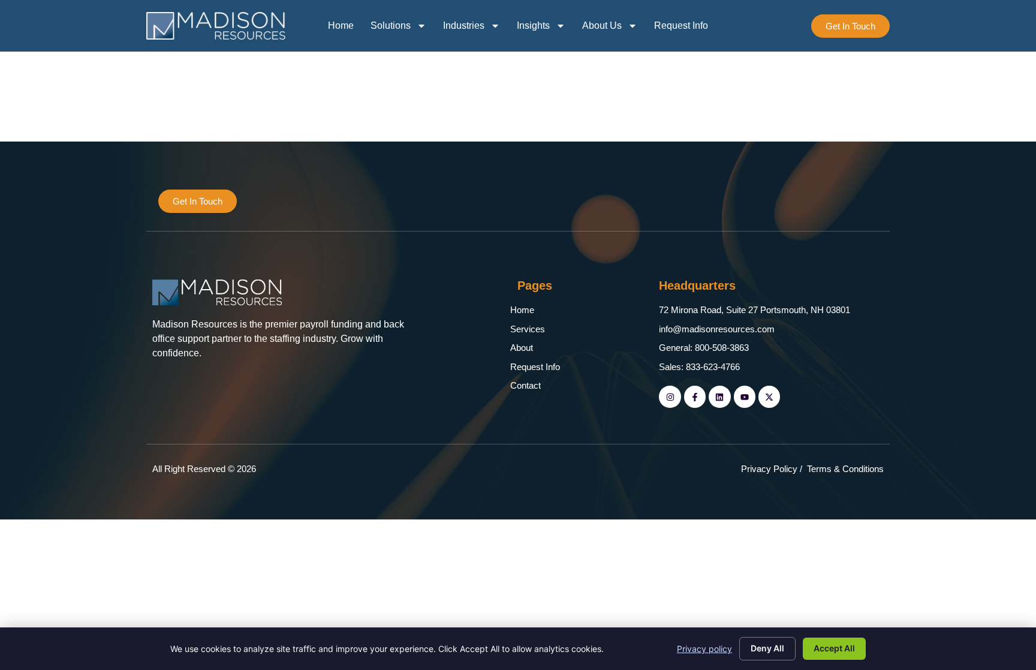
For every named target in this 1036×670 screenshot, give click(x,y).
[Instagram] (669, 396)
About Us (602, 25)
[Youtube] (744, 396)
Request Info (681, 25)
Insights (533, 25)
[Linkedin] (719, 396)
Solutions (391, 25)
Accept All (834, 648)
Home (341, 25)
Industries (463, 25)
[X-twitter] (769, 396)
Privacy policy (704, 649)
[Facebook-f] (695, 396)
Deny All (767, 648)
